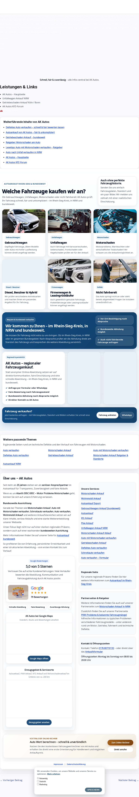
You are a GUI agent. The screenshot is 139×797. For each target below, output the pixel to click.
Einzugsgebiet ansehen (39, 722)
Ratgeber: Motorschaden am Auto (23, 142)
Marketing (43, 784)
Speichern (93, 790)
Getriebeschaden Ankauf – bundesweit (25, 137)
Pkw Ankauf (87, 523)
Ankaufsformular (94, 651)
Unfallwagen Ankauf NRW (94, 528)
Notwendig (43, 778)
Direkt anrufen (120, 749)
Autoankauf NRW (12, 463)
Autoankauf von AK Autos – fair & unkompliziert (30, 132)
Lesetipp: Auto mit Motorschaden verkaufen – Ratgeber (34, 147)
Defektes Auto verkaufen (16, 455)
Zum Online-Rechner (120, 742)
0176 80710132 (106, 648)
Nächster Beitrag (129, 780)
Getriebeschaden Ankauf (60, 455)
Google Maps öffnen (39, 658)
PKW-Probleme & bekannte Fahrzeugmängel (104, 614)
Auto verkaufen (11, 450)
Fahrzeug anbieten (107, 415)
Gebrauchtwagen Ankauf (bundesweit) (100, 508)
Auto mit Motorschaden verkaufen (110, 450)
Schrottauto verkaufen (92, 552)
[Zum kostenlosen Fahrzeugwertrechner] (16, 746)
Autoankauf (87, 513)
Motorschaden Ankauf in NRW (114, 606)
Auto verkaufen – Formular (95, 557)
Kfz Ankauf (86, 518)
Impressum (58, 764)
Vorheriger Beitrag (11, 780)
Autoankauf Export (91, 503)
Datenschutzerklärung (76, 764)
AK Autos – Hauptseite (17, 157)
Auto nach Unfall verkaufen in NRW (24, 152)
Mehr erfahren (53, 774)
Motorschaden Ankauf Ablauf (96, 533)
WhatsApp (127, 415)
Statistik (42, 781)
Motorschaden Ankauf (59, 450)
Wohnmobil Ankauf (91, 498)
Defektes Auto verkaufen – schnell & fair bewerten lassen (35, 127)
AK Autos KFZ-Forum (16, 162)
